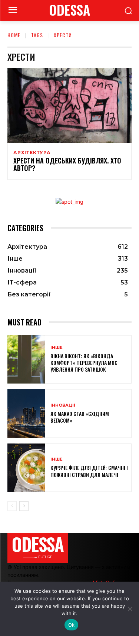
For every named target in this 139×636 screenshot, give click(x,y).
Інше (56, 348)
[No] (129, 609)
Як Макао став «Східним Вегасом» (79, 417)
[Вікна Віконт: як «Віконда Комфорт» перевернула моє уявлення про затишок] (26, 359)
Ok (71, 625)
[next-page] (24, 506)
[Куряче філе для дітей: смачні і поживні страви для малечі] (26, 467)
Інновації (62, 405)
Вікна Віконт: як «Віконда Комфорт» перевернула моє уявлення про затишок (84, 362)
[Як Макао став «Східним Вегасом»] (26, 413)
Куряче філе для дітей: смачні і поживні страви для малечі (89, 471)
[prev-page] (12, 506)
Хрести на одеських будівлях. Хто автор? (67, 164)
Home (13, 35)
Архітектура (32, 152)
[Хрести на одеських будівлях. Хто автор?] (69, 105)
